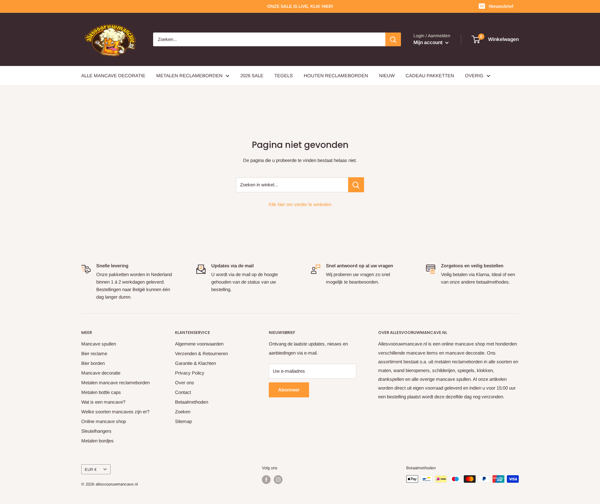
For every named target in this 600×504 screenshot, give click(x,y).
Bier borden (93, 363)
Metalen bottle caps (101, 392)
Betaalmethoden (191, 402)
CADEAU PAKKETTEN (430, 75)
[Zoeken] (393, 39)
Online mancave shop (103, 421)
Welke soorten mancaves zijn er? (115, 411)
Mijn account (428, 42)
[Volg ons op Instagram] (278, 479)
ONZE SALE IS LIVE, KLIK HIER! (300, 6)
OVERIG (474, 75)
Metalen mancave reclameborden (115, 382)
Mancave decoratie (100, 372)
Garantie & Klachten (195, 363)
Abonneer (289, 389)
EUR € (91, 469)
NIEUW (387, 75)
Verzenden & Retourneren (201, 353)
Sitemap (183, 421)
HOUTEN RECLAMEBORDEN (336, 75)
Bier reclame (94, 353)
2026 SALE (251, 75)
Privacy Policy (189, 372)
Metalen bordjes (97, 440)
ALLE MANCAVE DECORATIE (113, 75)
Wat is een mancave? (103, 402)
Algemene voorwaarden (199, 343)
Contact (183, 392)
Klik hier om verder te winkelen (300, 204)
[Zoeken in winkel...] (356, 184)
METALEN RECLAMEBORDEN (189, 75)
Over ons (184, 382)
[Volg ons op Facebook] (266, 479)
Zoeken (182, 411)
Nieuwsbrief (501, 6)
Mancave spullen (98, 343)
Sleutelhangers (96, 431)
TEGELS (283, 75)
